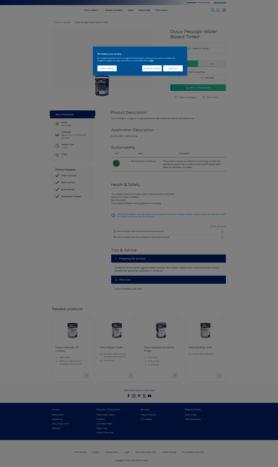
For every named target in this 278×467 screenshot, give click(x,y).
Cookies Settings (107, 68)
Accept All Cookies (152, 68)
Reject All (173, 68)
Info (151, 60)
